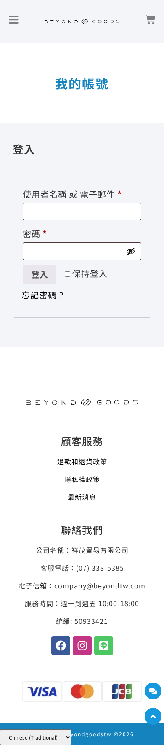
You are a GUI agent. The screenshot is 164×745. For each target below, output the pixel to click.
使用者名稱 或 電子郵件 (76, 193)
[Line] (103, 645)
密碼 (39, 232)
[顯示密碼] (130, 251)
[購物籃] (150, 19)
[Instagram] (82, 645)
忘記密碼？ (43, 295)
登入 (39, 274)
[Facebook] (60, 645)
